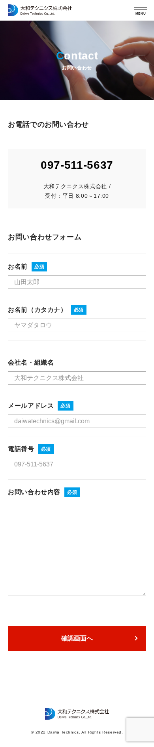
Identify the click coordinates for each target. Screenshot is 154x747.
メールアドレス (31, 405)
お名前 (18, 266)
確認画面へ (77, 638)
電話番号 (21, 448)
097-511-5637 (77, 165)
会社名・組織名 (31, 362)
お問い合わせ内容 (34, 492)
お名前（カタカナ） (37, 309)
